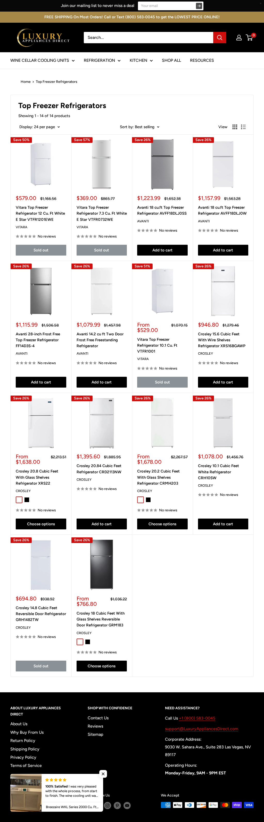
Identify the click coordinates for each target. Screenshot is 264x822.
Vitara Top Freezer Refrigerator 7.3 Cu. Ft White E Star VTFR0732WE (102, 213)
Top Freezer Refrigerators (56, 82)
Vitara (21, 227)
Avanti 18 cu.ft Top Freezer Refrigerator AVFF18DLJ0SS (162, 210)
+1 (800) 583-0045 (197, 718)
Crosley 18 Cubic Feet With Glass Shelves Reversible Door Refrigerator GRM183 (101, 619)
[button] (103, 774)
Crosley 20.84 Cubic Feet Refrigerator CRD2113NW (99, 469)
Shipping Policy (24, 749)
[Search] (219, 37)
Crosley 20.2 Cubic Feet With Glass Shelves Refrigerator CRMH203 (158, 477)
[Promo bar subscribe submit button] (199, 6)
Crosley (205, 353)
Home (26, 82)
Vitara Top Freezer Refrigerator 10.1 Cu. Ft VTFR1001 (157, 345)
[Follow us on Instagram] (107, 805)
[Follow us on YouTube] (127, 805)
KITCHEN (138, 60)
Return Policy (22, 740)
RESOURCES (202, 60)
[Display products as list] (243, 127)
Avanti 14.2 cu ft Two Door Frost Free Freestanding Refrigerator (100, 340)
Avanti (143, 221)
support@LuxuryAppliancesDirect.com (201, 728)
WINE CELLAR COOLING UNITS (39, 60)
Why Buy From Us (27, 732)
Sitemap (95, 734)
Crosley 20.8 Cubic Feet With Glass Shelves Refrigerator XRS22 (37, 477)
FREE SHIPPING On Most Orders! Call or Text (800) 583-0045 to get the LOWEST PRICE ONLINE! (132, 17)
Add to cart (162, 250)
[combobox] (148, 37)
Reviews (95, 726)
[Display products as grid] (235, 127)
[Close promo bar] (261, 3)
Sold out (41, 250)
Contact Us (98, 717)
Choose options (41, 524)
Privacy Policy (23, 757)
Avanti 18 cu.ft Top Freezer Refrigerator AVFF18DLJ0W (222, 210)
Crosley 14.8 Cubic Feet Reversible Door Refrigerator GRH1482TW (41, 614)
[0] (249, 37)
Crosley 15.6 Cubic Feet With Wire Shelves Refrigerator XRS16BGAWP (221, 340)
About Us (18, 723)
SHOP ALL (171, 60)
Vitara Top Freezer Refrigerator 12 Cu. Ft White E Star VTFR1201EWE (40, 213)
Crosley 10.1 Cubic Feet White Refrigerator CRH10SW (218, 472)
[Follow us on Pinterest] (117, 805)
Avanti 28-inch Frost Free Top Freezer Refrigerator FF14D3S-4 (38, 340)
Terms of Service (26, 765)
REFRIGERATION (99, 60)
